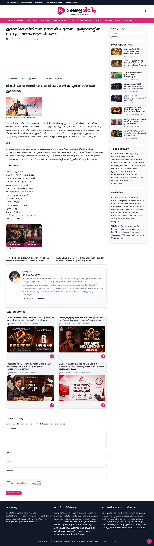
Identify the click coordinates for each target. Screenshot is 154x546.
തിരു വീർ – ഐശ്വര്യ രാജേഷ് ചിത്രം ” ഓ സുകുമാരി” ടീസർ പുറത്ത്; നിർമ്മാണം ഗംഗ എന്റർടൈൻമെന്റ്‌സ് (134, 122)
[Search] (146, 11)
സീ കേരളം (127, 21)
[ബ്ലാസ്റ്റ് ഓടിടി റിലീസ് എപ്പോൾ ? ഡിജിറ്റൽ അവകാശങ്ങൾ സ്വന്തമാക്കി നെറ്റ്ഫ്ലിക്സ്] (116, 111)
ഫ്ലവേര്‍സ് (98, 21)
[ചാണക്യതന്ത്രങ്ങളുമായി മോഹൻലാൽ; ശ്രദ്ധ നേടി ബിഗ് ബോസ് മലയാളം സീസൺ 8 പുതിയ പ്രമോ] (82, 339)
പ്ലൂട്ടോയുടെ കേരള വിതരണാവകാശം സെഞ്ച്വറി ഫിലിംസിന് (134, 98)
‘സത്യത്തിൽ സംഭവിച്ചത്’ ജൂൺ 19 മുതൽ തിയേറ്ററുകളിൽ (132, 75)
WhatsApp (36, 79)
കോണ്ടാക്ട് (39, 2)
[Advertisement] (56, 58)
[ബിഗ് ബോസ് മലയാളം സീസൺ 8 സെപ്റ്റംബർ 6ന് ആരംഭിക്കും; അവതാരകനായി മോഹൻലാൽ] (30, 339)
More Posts (28, 299)
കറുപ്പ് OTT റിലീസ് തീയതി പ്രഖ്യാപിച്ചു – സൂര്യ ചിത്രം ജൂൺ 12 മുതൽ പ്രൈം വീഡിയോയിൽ (134, 133)
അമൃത (117, 21)
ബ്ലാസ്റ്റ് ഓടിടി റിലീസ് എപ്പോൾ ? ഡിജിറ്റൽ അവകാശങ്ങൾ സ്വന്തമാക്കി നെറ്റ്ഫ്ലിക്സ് (134, 110)
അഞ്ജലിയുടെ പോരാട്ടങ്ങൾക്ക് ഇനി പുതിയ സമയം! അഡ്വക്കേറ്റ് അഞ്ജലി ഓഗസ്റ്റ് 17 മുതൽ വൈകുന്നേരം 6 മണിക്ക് (29, 366)
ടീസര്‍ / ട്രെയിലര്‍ (60, 21)
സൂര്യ (72, 21)
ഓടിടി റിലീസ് (32, 21)
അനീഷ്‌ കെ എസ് (31, 275)
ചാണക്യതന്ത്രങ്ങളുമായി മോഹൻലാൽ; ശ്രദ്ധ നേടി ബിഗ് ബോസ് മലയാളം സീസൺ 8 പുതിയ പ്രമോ (81, 319)
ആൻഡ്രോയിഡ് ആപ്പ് (53, 2)
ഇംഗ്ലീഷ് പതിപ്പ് (12, 2)
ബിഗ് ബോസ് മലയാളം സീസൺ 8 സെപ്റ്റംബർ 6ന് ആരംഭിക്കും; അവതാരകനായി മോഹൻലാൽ (30, 319)
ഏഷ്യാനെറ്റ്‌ (45, 21)
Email (9, 461)
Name (9, 452)
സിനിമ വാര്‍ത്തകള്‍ (15, 21)
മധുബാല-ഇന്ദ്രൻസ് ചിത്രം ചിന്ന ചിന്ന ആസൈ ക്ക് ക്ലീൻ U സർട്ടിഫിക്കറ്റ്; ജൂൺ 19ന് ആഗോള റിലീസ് (134, 63)
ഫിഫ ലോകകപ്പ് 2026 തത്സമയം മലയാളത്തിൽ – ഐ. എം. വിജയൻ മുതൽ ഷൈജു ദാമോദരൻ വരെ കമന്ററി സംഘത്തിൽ (133, 86)
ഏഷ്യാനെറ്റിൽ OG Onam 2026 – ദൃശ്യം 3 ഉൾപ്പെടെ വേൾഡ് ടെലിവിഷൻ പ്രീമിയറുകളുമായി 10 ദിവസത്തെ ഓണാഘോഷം (133, 51)
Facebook (14, 79)
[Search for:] (127, 33)
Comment (11, 429)
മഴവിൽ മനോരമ (84, 21)
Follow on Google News (55, 79)
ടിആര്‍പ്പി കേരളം (71, 2)
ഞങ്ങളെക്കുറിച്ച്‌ (26, 2)
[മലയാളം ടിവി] (77, 11)
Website (41, 299)
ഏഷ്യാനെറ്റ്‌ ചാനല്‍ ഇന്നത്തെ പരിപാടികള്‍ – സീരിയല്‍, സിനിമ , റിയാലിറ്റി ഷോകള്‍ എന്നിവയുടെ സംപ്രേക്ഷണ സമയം (81, 366)
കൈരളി (108, 21)
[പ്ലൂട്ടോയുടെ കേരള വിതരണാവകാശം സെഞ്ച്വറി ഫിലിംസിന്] (116, 99)
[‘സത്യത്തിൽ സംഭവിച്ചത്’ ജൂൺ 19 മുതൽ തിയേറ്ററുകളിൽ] (116, 76)
